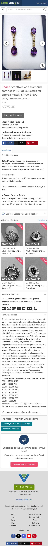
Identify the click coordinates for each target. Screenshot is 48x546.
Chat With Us (25, 487)
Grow (13, 520)
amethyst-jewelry (11, 424)
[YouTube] (29, 536)
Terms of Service (34, 514)
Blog (13, 523)
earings (27, 424)
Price (4, 102)
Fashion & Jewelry (11, 429)
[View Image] (6, 75)
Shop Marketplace (13, 115)
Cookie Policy (34, 526)
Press (35, 520)
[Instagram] (23, 536)
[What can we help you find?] (44, 9)
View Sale (42, 220)
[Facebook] (13, 536)
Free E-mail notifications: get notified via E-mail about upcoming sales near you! (24, 507)
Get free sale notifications (24, 464)
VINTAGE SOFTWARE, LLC (30, 492)
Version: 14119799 (24, 500)
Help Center (35, 523)
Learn (13, 517)
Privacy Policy (34, 517)
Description (6, 150)
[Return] (3, 9)
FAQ (13, 514)
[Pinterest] (34, 536)
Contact (13, 526)
